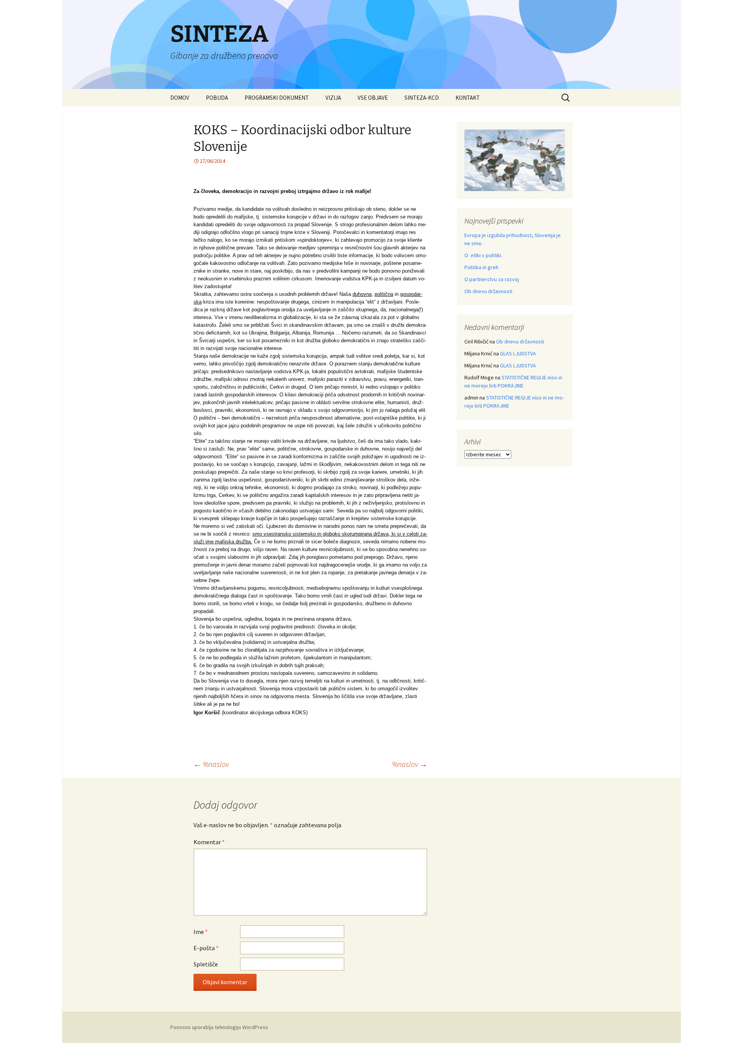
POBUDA (217, 97)
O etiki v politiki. (483, 255)
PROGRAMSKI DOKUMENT (277, 97)
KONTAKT (467, 97)
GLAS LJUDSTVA (518, 353)
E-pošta (206, 948)
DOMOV (179, 97)
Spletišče (205, 964)
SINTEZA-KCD (421, 97)
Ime (200, 931)
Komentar (209, 842)
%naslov (211, 764)
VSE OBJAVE (373, 97)
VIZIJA (333, 97)
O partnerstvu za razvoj (491, 279)
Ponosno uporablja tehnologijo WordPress (219, 1027)
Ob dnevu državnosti (488, 291)
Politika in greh (481, 267)
